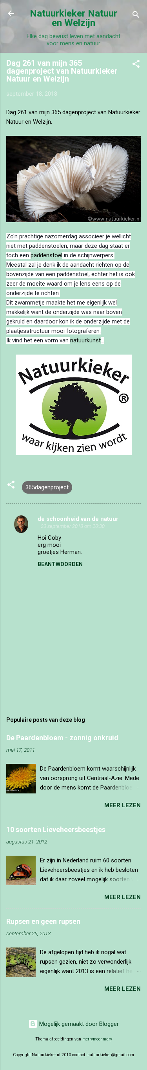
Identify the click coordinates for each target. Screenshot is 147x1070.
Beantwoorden (60, 564)
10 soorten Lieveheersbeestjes (55, 829)
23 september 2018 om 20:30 (73, 526)
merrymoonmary (97, 1039)
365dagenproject (47, 487)
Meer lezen (122, 805)
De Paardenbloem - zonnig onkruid (62, 738)
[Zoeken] (136, 16)
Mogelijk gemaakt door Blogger (78, 1023)
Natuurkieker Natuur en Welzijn (73, 18)
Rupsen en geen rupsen (43, 921)
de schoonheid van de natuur (78, 518)
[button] (136, 65)
